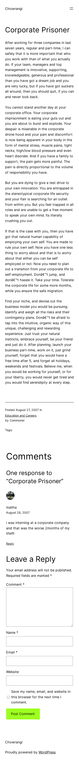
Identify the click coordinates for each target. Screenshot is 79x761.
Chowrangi (14, 9)
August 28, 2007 (18, 512)
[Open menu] (71, 8)
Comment (15, 584)
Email (11, 652)
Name (12, 632)
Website (12, 672)
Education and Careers (20, 415)
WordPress (47, 752)
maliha (11, 507)
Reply (10, 543)
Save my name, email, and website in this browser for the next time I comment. (40, 697)
